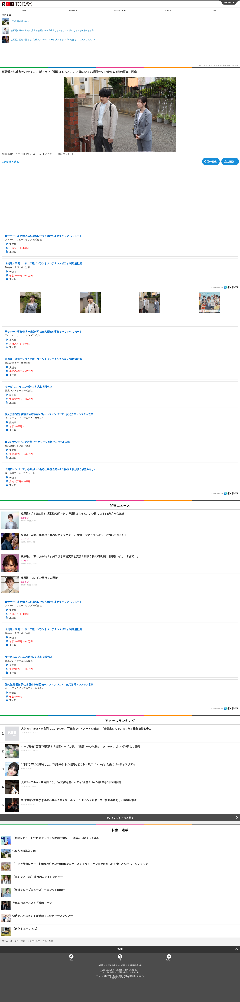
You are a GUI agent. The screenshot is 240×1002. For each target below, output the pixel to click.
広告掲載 (111, 965)
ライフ (216, 10)
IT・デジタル (72, 10)
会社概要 (121, 965)
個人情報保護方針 (135, 965)
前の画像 (212, 161)
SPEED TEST (120, 10)
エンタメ (167, 10)
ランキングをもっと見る (120, 817)
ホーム (24, 10)
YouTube (168, 960)
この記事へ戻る (10, 161)
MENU (227, 2)
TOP (120, 949)
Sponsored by (217, 287)
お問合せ (101, 965)
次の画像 (229, 161)
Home (71, 960)
